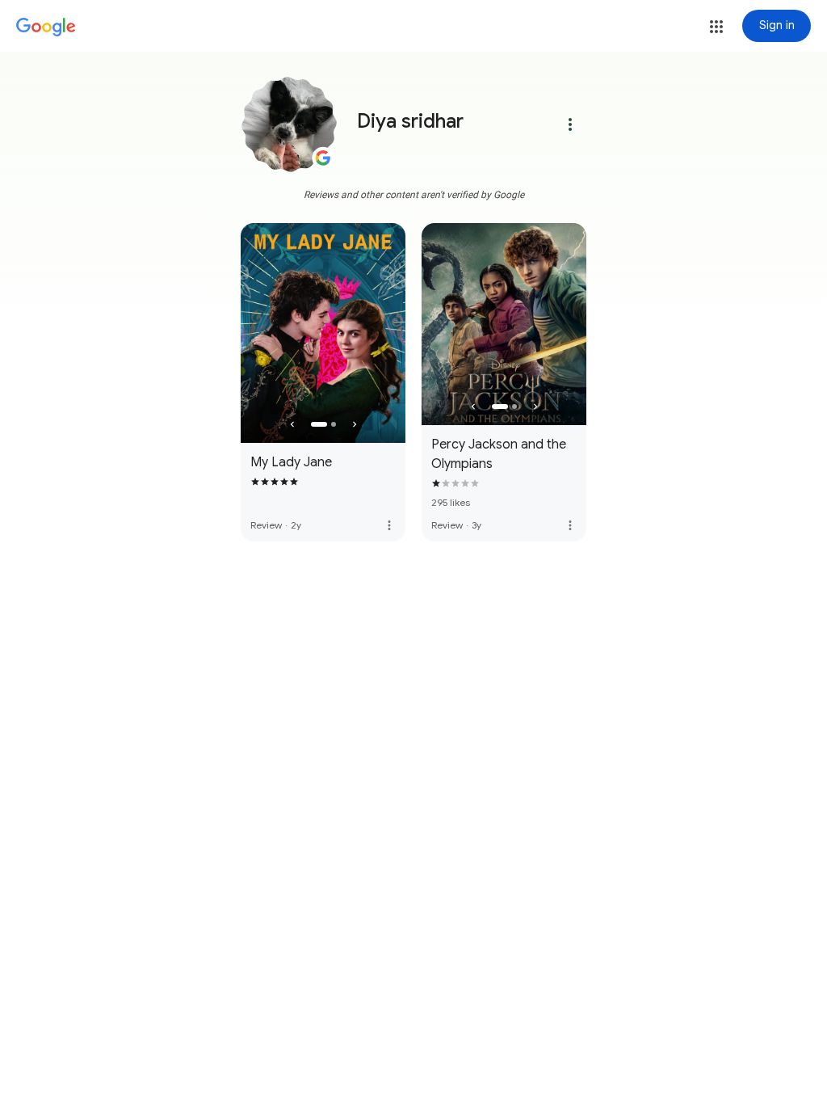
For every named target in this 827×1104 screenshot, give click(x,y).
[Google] (46, 27)
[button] (716, 27)
